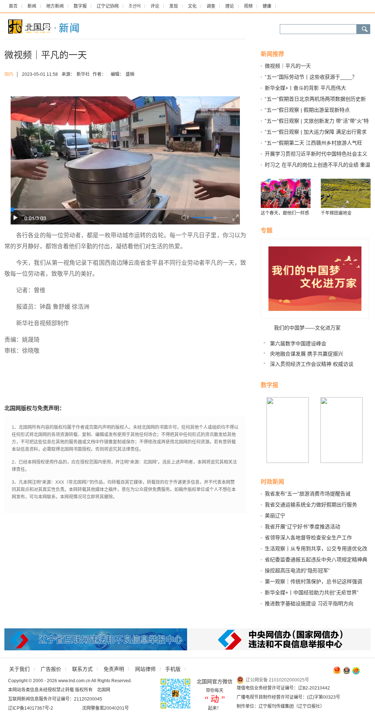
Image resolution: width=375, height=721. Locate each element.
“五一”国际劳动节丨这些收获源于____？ (311, 77)
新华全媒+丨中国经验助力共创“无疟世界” (312, 592)
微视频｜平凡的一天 (288, 66)
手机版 (173, 669)
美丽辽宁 (275, 516)
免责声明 (114, 669)
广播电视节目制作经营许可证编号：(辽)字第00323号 (288, 697)
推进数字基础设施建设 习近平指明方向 (309, 603)
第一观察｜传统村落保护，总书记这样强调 (313, 581)
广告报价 (51, 669)
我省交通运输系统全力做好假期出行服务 (311, 505)
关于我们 (19, 669)
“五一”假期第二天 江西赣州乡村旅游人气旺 (313, 143)
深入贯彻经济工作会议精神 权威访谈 (311, 364)
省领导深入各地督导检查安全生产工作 (308, 537)
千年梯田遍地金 (336, 213)
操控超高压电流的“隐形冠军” (297, 570)
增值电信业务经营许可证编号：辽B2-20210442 (283, 688)
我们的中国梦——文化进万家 (307, 328)
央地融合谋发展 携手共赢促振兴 (306, 354)
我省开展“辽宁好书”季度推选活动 (302, 526)
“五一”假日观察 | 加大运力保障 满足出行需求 (316, 132)
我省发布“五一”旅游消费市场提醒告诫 (307, 494)
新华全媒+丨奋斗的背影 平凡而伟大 (305, 88)
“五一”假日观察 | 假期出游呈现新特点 (307, 110)
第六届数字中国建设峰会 (298, 343)
